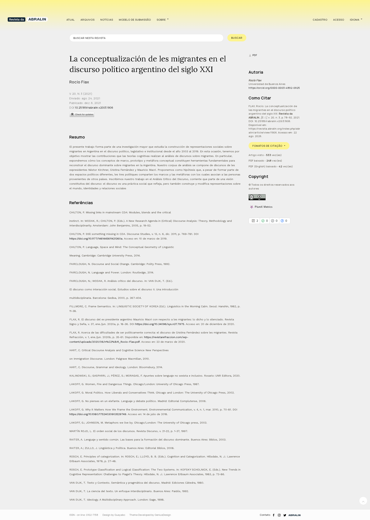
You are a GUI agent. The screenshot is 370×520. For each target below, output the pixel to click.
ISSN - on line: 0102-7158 (83, 515)
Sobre (161, 19)
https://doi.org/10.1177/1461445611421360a (95, 238)
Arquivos (88, 19)
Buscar (236, 37)
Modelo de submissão (135, 19)
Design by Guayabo (114, 515)
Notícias (106, 19)
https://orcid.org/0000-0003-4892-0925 (274, 88)
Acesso (338, 19)
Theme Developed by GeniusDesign (150, 515)
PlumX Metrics (264, 206)
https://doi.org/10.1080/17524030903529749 (97, 414)
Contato (265, 515)
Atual (70, 19)
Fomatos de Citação (267, 145)
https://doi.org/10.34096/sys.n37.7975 (159, 324)
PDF (254, 55)
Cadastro (320, 19)
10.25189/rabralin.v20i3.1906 (94, 107)
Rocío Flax (79, 82)
